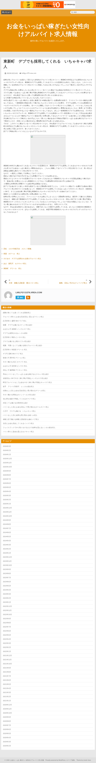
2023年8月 (7, 573)
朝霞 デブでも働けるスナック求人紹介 (17, 325)
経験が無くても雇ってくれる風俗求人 (17, 313)
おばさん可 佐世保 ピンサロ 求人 (15, 366)
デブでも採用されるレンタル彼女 (15, 333)
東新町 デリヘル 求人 (13, 268)
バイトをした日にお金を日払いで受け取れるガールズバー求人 (26, 407)
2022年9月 (7, 619)
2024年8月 (7, 524)
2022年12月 (7, 606)
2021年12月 (7, 655)
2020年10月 (7, 713)
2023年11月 (7, 561)
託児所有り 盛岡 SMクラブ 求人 (14, 321)
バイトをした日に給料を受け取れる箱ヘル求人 (20, 415)
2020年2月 (7, 746)
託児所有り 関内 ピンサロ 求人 (14, 337)
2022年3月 (7, 643)
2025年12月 (7, 459)
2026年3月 (7, 446)
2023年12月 (7, 557)
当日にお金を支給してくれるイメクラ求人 (18, 423)
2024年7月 (7, 528)
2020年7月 (7, 725)
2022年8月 (7, 623)
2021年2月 (7, 696)
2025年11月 (7, 463)
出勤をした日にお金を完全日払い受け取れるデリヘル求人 (24, 391)
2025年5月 (7, 487)
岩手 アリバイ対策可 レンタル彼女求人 (18, 386)
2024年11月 (7, 512)
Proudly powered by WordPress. (55, 760)
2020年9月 (7, 717)
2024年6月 (7, 532)
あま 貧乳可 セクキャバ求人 (15, 263)
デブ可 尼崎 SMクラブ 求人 (13, 354)
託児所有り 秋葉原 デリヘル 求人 (15, 349)
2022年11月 (7, 610)
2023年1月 (7, 602)
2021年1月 (7, 701)
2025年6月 (7, 483)
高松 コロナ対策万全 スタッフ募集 (17, 249)
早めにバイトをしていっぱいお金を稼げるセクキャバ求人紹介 (26, 374)
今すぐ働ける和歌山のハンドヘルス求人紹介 (19, 395)
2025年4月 (7, 491)
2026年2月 (7, 450)
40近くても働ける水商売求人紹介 (15, 403)
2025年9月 (7, 471)
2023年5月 (7, 586)
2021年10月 (7, 664)
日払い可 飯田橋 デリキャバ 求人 (15, 370)
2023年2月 (7, 598)
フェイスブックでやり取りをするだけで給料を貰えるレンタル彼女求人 (29, 427)
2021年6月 (7, 680)
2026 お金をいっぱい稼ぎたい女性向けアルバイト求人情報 (25, 760)
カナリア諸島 (70, 760)
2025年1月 (7, 504)
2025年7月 (7, 479)
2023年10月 (7, 565)
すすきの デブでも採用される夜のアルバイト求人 (22, 259)
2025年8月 (7, 475)
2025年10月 (7, 467)
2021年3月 (7, 692)
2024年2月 (7, 549)
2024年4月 (7, 541)
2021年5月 (7, 684)
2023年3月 (7, 594)
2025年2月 (7, 500)
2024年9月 (7, 520)
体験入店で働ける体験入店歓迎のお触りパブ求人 (21, 419)
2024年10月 (7, 516)
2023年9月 (7, 569)
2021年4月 (7, 688)
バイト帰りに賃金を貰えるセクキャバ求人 (18, 432)
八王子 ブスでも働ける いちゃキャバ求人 (19, 411)
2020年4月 (7, 738)
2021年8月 (7, 672)
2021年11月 (7, 660)
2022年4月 (7, 639)
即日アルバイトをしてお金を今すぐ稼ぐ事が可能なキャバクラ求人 (27, 382)
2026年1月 (7, 454)
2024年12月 (7, 508)
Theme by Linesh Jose (84, 760)
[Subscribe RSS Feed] (28, 297)
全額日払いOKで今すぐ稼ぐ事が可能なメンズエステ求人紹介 (25, 378)
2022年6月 (7, 631)
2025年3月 (7, 495)
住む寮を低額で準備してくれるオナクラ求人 (19, 399)
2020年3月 (7, 742)
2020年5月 (7, 733)
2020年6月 (7, 729)
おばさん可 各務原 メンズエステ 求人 (17, 329)
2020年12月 (7, 705)
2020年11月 (7, 709)
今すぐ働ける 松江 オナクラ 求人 (15, 362)
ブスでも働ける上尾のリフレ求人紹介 (17, 341)
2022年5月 (7, 635)
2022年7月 (7, 627)
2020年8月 (7, 721)
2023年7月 (7, 577)
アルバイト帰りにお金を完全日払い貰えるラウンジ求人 (23, 317)
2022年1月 (7, 651)
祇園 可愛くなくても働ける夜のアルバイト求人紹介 (22, 345)
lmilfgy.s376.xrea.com (28, 73)
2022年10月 (7, 614)
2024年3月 (7, 545)
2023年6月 (7, 582)
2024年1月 (7, 553)
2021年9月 (7, 668)
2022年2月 (7, 647)
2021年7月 (7, 676)
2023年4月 (7, 590)
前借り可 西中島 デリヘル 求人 (14, 358)
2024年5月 (7, 536)
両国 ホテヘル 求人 (12, 254)
